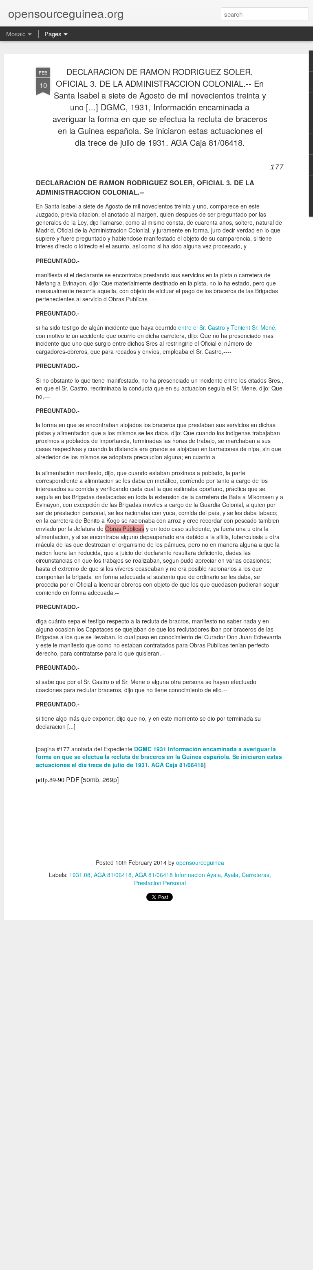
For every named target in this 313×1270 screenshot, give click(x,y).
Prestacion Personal (160, 883)
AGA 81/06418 (113, 875)
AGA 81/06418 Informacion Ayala (178, 875)
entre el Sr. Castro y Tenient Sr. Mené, (227, 327)
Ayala (231, 875)
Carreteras (255, 875)
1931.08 (79, 875)
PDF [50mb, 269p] (92, 779)
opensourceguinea (200, 862)
